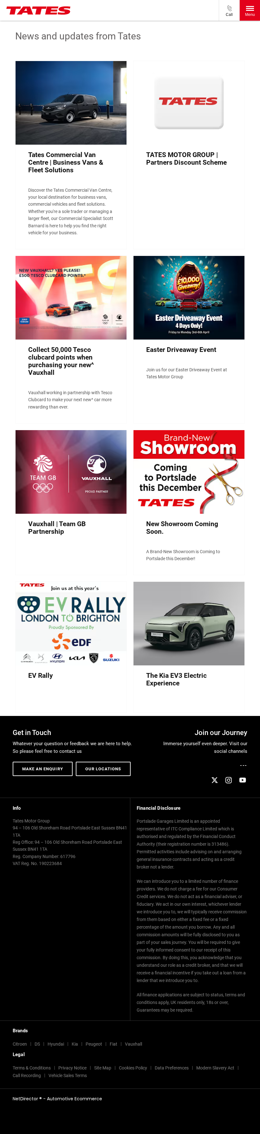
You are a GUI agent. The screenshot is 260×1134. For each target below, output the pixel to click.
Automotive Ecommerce (74, 1099)
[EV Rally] (71, 623)
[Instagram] (228, 780)
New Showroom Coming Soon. (182, 527)
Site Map (102, 1067)
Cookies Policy (133, 1067)
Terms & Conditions (32, 1067)
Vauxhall (133, 1044)
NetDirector (26, 1099)
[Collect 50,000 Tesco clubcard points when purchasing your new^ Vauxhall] (71, 298)
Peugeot (94, 1044)
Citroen (20, 1044)
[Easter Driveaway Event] (188, 298)
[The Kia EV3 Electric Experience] (188, 623)
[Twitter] (214, 780)
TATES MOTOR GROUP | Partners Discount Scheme (186, 158)
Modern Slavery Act (215, 1067)
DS (37, 1044)
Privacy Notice (72, 1067)
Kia (75, 1044)
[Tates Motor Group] (38, 10)
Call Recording (27, 1075)
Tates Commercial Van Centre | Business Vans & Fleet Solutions (65, 162)
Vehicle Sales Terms (68, 1075)
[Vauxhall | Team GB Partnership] (71, 472)
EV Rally (40, 675)
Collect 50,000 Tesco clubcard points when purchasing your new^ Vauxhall (61, 361)
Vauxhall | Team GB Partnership (57, 527)
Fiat (113, 1044)
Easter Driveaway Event (181, 350)
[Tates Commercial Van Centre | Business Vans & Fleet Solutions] (71, 103)
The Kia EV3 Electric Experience (176, 679)
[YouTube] (242, 780)
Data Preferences (172, 1067)
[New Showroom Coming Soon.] (188, 472)
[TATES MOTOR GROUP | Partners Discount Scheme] (188, 103)
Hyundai (56, 1044)
